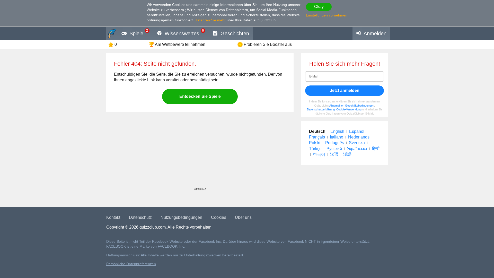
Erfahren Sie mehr (211, 20)
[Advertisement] (200, 152)
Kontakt (113, 217)
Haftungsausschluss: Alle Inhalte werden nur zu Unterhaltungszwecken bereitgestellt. (175, 255)
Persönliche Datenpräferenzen (131, 264)
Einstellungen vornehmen (326, 15)
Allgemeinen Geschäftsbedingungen (351, 105)
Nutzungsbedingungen (181, 217)
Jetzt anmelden (344, 90)
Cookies (218, 217)
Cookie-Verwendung (348, 109)
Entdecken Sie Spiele (200, 96)
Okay (319, 6)
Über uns (243, 217)
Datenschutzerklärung (321, 109)
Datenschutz (140, 217)
